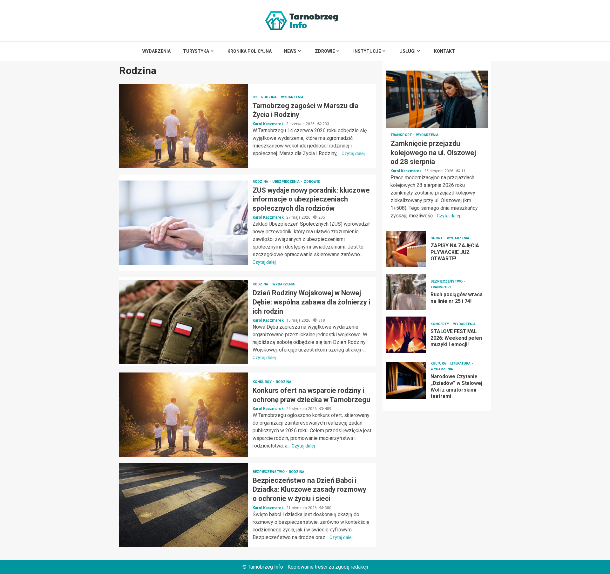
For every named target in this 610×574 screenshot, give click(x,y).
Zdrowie (325, 51)
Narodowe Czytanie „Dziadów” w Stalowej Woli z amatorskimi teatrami (406, 380)
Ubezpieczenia (286, 181)
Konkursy (263, 382)
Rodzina (269, 97)
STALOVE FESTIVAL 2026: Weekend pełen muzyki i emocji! (406, 335)
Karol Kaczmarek (269, 124)
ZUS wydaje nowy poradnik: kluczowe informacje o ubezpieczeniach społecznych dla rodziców (183, 223)
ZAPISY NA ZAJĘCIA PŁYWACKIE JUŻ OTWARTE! (406, 249)
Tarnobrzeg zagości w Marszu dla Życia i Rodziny (183, 126)
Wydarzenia (156, 51)
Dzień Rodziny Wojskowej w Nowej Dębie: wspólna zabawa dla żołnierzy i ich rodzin (183, 322)
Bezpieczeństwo (269, 472)
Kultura (438, 363)
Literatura (460, 363)
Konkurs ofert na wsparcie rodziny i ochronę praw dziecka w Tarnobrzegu (183, 414)
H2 (255, 97)
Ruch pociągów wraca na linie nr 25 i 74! (406, 292)
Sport (437, 238)
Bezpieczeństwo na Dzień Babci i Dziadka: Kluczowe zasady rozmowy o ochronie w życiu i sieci (183, 505)
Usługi (407, 51)
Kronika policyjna (249, 51)
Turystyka (196, 51)
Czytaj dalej (353, 153)
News (290, 51)
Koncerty (440, 324)
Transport (401, 135)
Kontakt (444, 51)
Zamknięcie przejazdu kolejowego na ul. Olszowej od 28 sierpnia (437, 99)
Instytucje (367, 51)
